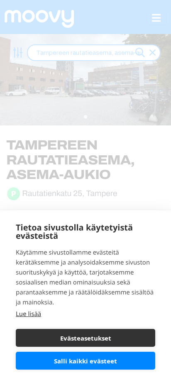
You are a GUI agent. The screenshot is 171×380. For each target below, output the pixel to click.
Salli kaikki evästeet (85, 361)
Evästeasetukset (85, 338)
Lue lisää (28, 314)
